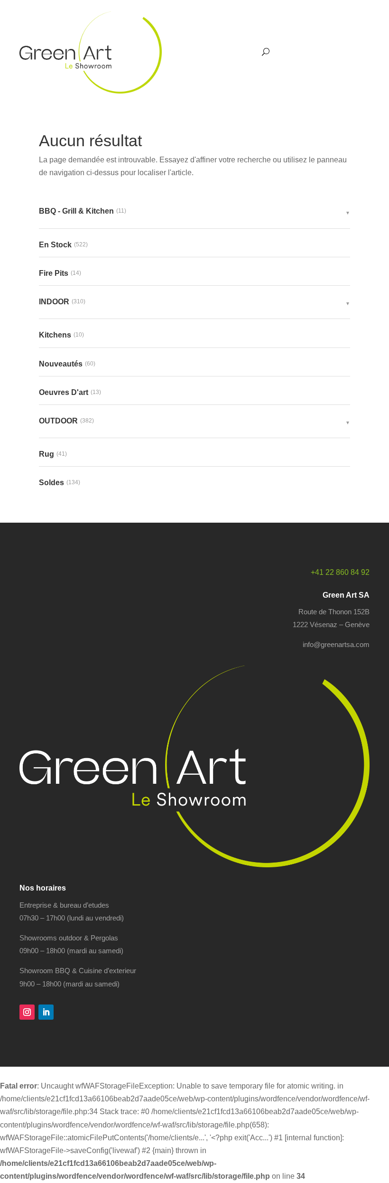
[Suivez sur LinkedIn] (46, 1012)
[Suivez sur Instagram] (27, 1012)
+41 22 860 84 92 (340, 572)
